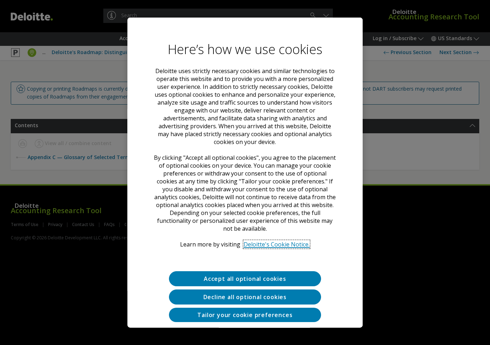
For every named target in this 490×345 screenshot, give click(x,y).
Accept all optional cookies (245, 278)
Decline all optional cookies (245, 297)
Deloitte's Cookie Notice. (277, 244)
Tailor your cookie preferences (244, 314)
